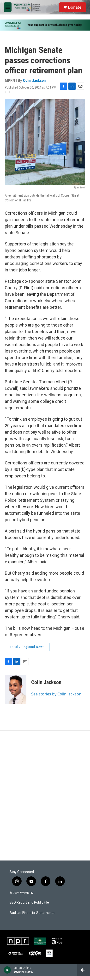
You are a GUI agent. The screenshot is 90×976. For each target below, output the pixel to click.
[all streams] (83, 970)
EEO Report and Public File (29, 902)
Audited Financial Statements (32, 913)
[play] (7, 970)
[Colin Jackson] (15, 689)
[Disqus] (45, 795)
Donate (74, 7)
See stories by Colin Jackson (56, 694)
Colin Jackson (34, 80)
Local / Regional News (27, 647)
